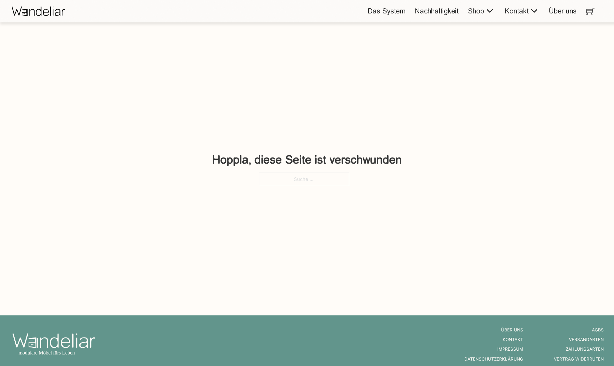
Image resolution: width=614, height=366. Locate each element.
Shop (476, 11)
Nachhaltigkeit (437, 11)
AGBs (598, 329)
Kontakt (517, 11)
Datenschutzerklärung (493, 359)
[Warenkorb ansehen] (590, 11)
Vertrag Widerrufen (579, 359)
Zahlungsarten (585, 349)
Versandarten (586, 339)
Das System (386, 11)
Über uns (563, 11)
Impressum (510, 349)
